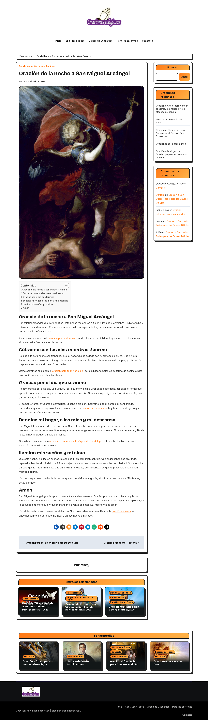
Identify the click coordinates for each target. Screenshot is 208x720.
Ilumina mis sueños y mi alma (38, 304)
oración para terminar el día (67, 371)
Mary (26, 81)
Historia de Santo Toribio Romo (78, 663)
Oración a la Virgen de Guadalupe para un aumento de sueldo (172, 154)
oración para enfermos (62, 338)
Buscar (172, 67)
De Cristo (29, 656)
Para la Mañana (119, 656)
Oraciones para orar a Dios (171, 143)
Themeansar (73, 710)
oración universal (121, 511)
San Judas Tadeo (75, 40)
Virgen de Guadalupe (101, 40)
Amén (26, 308)
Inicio (58, 40)
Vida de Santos (75, 656)
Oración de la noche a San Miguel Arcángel (44, 289)
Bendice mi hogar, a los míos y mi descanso (45, 300)
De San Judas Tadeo (120, 593)
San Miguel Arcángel (44, 66)
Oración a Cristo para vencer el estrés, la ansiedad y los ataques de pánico (172, 108)
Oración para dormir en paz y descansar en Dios (51, 542)
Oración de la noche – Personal (121, 542)
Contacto (147, 40)
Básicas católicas (120, 647)
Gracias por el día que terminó (38, 297)
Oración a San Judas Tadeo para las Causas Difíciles (172, 198)
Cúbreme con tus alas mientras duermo (43, 293)
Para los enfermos (127, 40)
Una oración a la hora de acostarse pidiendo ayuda (37, 606)
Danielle (160, 194)
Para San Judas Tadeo (121, 602)
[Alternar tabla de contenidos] (65, 285)
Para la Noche (26, 66)
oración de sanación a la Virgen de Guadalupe (75, 441)
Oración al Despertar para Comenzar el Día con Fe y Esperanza (170, 133)
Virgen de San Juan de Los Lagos (80, 598)
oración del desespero (94, 408)
